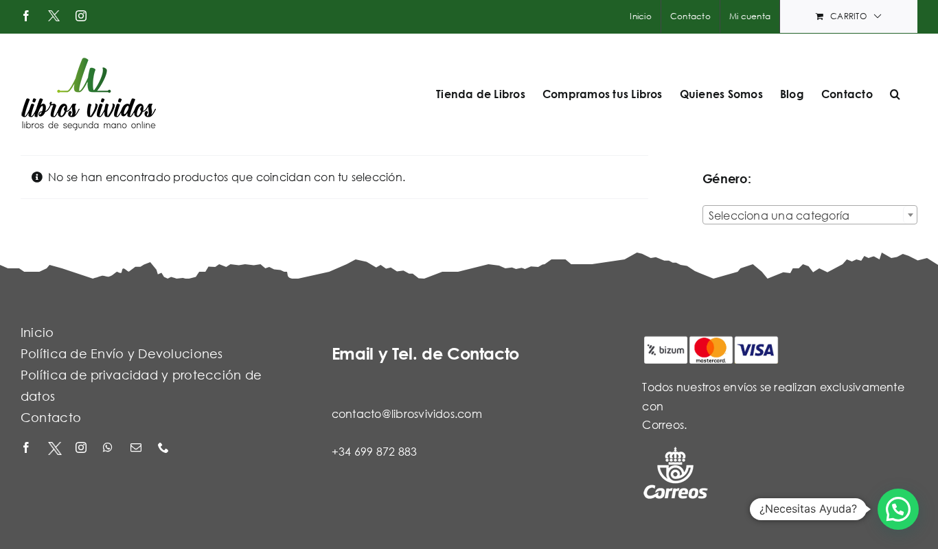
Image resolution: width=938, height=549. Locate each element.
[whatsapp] (110, 448)
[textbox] (810, 215)
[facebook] (27, 448)
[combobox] (809, 214)
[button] (895, 94)
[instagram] (82, 448)
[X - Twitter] (55, 448)
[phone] (165, 448)
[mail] (137, 448)
